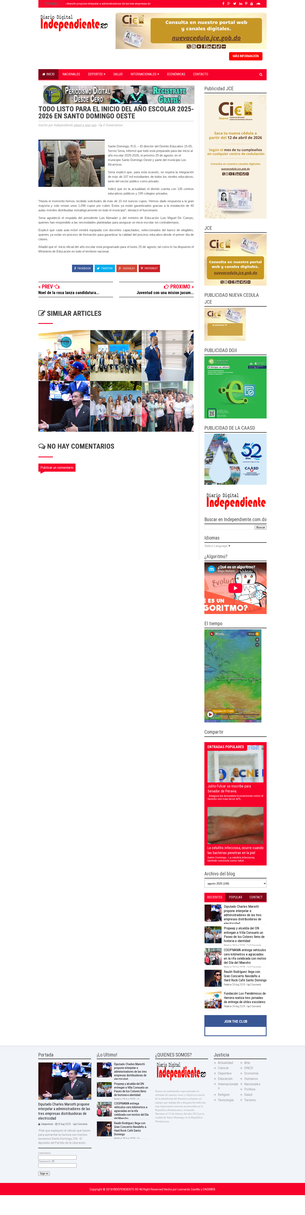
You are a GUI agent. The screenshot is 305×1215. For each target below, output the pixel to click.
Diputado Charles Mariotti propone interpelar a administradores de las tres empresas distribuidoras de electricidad (113, 3)
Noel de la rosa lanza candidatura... (68, 292)
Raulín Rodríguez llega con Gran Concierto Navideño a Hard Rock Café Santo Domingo (245, 976)
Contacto (200, 74)
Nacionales (71, 74)
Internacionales (144, 74)
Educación (225, 1079)
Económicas (176, 74)
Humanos (251, 1079)
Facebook (84, 268)
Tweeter (107, 268)
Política (249, 1089)
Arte (247, 1063)
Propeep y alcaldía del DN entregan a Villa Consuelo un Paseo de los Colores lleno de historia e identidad (244, 934)
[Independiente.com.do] (181, 1080)
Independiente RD (126, 1189)
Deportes (96, 74)
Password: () (46, 1161)
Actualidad (225, 1063)
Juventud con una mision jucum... (165, 292)
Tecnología (226, 1100)
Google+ (128, 268)
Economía (251, 1073)
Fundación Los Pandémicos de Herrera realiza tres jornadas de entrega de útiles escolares (245, 997)
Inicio (50, 74)
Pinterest (151, 268)
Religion (224, 1095)
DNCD (248, 1068)
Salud (118, 74)
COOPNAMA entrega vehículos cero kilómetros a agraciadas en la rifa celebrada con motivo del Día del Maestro (245, 956)
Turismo (250, 1100)
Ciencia (223, 1068)
